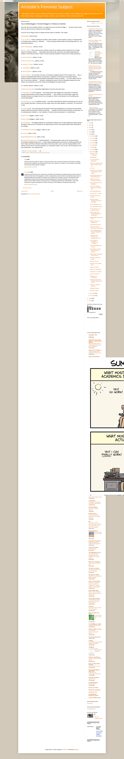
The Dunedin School (94, 598)
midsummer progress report (95, 497)
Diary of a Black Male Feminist (94, 664)
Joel (25, 159)
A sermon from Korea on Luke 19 (98, 617)
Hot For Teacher (93, 107)
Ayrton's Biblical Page (95, 697)
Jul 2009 (92, 147)
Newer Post (24, 191)
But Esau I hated (94, 290)
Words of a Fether (93, 687)
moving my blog (92, 548)
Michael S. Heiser (28, 64)
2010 (90, 132)
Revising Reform (93, 530)
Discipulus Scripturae (94, 689)
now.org (25, 133)
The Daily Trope (93, 334)
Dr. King (92, 168)
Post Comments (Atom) (34, 194)
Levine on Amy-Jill (94, 273)
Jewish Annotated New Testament (98, 650)
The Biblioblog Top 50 (95, 552)
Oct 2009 (92, 140)
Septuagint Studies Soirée (95, 625)
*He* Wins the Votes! (95, 224)
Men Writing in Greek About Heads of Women (95, 250)
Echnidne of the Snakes (29, 129)
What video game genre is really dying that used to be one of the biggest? (95, 345)
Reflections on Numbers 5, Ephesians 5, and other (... (96, 172)
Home (52, 191)
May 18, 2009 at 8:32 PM (30, 167)
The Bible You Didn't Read (95, 28)
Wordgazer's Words (94, 574)
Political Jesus (93, 513)
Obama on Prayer (94, 267)
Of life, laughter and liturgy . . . (94, 613)
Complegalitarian (93, 682)
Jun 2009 (92, 149)
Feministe (25, 108)
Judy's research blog (94, 581)
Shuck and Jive (93, 692)
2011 (90, 129)
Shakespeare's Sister (29, 101)
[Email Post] (40, 150)
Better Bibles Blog (94, 590)
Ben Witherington (27, 46)
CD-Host (91, 606)
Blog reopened (92, 684)
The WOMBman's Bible (95, 624)
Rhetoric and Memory (94, 657)
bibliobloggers (25, 36)
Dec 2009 (92, 136)
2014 (90, 123)
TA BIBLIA (91, 647)
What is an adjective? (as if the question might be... (96, 165)
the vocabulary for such (96, 204)
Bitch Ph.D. (26, 115)
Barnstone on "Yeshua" (96, 271)
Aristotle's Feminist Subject (46, 7)
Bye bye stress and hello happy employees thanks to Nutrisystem (95, 593)
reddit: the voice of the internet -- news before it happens (95, 341)
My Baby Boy (93, 157)
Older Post (79, 191)
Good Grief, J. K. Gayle (96, 193)
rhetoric (48, 152)
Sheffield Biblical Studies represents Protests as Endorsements (94, 601)
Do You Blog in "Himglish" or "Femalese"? (94, 242)
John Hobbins (26, 75)
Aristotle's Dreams (94, 288)
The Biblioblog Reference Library (93, 695)
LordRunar (65, 749)
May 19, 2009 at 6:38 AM (30, 184)
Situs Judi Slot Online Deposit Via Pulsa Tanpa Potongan (94, 516)
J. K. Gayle (27, 172)
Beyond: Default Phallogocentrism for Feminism (96, 201)
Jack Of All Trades (93, 547)
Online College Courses (95, 629)
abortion (27, 152)
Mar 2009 (92, 295)
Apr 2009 (92, 293)
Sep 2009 (92, 142)
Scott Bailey (26, 68)
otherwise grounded (41, 152)
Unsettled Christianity (94, 541)
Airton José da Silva (28, 61)
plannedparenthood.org (29, 137)
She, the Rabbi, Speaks (96, 206)
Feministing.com (27, 92)
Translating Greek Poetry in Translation (98, 53)
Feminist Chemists (94, 677)
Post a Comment (27, 187)
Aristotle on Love (94, 261)
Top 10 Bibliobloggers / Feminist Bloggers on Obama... (96, 232)
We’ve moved (92, 678)
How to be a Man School (94, 666)
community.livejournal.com (30, 140)
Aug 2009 (92, 145)
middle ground (33, 152)
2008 (90, 298)
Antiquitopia (92, 500)
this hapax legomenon (95, 637)
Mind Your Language (94, 561)
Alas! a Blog (25, 119)
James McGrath (27, 57)
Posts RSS (90, 703)
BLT (90, 521)
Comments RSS (91, 709)
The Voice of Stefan (94, 568)
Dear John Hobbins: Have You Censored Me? (95, 188)
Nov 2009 (92, 138)
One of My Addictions (95, 191)
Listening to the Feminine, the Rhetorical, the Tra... (95, 237)
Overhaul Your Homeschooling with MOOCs (93, 632)
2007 (90, 300)
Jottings (91, 640)
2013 (90, 125)
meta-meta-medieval (94, 356)
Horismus (91, 336)
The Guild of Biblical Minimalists (94, 670)
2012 (90, 127)
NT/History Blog (93, 507)
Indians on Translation (95, 269)
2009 (90, 134)
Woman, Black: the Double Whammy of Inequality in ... (95, 214)
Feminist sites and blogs (28, 89)
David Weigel (26, 122)
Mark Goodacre (27, 71)
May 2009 (93, 151)
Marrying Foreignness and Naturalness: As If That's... (96, 281)
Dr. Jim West (26, 39)
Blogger (77, 749)
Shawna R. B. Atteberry (95, 350)
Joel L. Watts (26, 50)
